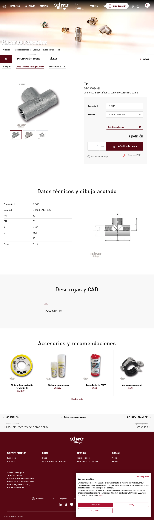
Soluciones (30, 6)
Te (59, 50)
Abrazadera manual (132, 385)
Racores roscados (21, 50)
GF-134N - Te (12, 417)
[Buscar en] (147, 5)
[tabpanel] (38, 104)
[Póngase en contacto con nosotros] (132, 6)
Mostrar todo (77, 399)
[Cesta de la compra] (139, 6)
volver (146, 59)
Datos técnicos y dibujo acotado (30, 66)
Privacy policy (142, 477)
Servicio (44, 6)
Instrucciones (83, 458)
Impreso (64, 498)
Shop (44, 458)
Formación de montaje (88, 461)
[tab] (16, 135)
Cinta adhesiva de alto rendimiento (22, 386)
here (101, 495)
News (114, 458)
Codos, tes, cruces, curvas (43, 50)
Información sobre (28, 58)
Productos (15, 6)
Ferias (115, 461)
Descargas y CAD (57, 66)
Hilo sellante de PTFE (95, 385)
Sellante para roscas (58, 385)
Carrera (94, 6)
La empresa (79, 6)
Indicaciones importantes (54, 461)
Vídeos (53, 58)
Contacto (107, 6)
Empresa (11, 458)
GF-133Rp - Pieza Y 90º (137, 417)
